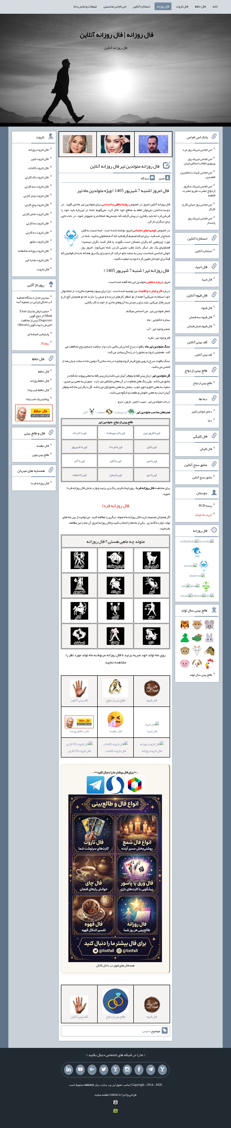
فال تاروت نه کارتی (37, 223)
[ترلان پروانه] (115, 145)
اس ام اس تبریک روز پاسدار (201, 220)
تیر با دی (152, 475)
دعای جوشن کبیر (202, 411)
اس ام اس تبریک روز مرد (197, 149)
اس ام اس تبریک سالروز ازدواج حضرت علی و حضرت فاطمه (198, 190)
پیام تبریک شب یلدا (37, 399)
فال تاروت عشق (39, 241)
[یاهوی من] (162, 1070)
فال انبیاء (151, 731)
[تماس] (115, 1070)
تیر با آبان (115, 461)
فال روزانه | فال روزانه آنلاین (116, 34)
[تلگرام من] (150, 1070)
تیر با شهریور (79, 447)
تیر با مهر (151, 461)
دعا (210, 420)
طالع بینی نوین (40, 455)
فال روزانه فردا (40, 483)
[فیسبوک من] (138, 1070)
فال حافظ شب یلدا (38, 390)
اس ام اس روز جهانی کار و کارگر (198, 206)
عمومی (146, 1031)
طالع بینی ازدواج (202, 383)
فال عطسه (43, 445)
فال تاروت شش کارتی (36, 214)
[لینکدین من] (68, 1070)
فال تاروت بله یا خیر (37, 260)
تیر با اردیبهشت (115, 433)
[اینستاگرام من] (127, 1070)
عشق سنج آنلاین (202, 477)
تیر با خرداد (79, 433)
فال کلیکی (206, 449)
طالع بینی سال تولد (200, 675)
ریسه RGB (205, 505)
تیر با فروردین (151, 433)
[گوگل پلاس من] (92, 1070)
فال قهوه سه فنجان (200, 317)
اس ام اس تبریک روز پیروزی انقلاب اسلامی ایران (199, 160)
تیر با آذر (79, 461)
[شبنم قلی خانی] (77, 145)
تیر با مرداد (115, 447)
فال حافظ (200, 6)
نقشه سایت (102, 1094)
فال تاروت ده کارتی (37, 232)
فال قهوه (206, 308)
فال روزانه (163, 6)
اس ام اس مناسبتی (115, 6)
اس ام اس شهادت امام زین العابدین (197, 174)
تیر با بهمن (115, 475)
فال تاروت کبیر (40, 158)
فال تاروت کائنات (115, 751)
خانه (215, 6)
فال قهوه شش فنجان (199, 326)
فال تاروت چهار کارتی (36, 195)
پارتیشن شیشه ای (38, 334)
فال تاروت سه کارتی (37, 186)
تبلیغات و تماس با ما (85, 6)
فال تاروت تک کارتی (37, 177)
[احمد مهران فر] (153, 145)
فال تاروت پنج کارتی (37, 205)
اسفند (101, 412)
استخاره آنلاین (141, 6)
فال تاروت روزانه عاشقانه (33, 251)
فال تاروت (182, 6)
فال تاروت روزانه (152, 751)
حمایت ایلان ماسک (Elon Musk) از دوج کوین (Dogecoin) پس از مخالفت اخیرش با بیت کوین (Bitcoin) (35, 318)
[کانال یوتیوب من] (80, 1070)
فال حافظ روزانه (39, 381)
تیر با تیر (152, 447)
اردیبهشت (120, 412)
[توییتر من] (103, 1070)
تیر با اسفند (79, 475)
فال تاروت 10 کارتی (79, 751)
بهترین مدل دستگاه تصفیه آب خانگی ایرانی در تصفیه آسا (34, 299)
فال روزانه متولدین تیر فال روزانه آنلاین (124, 166)
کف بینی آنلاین (203, 354)
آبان (85, 412)
